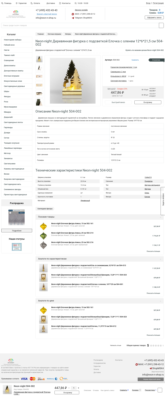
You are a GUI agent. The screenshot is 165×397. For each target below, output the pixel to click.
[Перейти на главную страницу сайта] (15, 14)
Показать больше (153, 251)
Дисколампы (9, 66)
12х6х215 (148, 177)
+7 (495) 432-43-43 (46, 10)
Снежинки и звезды (12, 189)
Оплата (37, 3)
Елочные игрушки (11, 76)
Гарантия (23, 3)
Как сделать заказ (107, 390)
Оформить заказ (154, 18)
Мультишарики (10, 107)
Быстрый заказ (118, 102)
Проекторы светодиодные (15, 195)
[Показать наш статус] (17, 247)
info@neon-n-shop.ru (153, 374)
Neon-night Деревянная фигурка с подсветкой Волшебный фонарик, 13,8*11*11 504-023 (89, 275)
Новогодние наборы (12, 40)
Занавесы (8, 158)
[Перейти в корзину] (146, 11)
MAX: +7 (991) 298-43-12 (85, 14)
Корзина (135, 390)
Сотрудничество (100, 363)
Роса (6, 102)
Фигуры (7, 96)
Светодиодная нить (12, 184)
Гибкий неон (9, 45)
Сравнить (123, 390)
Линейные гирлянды (13, 148)
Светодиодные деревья (14, 86)
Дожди (7, 133)
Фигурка (148, 189)
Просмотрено (150, 390)
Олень (147, 193)
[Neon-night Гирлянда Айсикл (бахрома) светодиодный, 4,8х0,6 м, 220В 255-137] (17, 217)
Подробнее (16, 231)
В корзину (148, 102)
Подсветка (148, 181)
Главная (41, 34)
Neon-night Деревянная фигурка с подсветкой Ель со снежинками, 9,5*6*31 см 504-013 (88, 265)
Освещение (9, 60)
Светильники (9, 164)
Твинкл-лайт (9, 55)
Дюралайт (8, 117)
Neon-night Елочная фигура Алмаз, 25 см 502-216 (72, 242)
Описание (87, 390)
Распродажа (98, 360)
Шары (6, 91)
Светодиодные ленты (13, 122)
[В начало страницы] (160, 390)
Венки (6, 174)
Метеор (7, 153)
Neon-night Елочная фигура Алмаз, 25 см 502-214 (72, 233)
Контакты (66, 3)
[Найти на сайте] (161, 25)
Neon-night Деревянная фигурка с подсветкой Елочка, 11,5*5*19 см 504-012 (83, 326)
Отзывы (96, 390)
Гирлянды (8, 127)
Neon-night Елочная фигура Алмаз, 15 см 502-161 (72, 223)
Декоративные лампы (13, 71)
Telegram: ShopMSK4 (83, 18)
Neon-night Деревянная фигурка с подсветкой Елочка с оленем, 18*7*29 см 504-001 (87, 284)
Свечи (6, 50)
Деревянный (85, 201)
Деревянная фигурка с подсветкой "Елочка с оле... (32, 393)
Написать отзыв (115, 345)
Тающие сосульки (11, 143)
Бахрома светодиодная (14, 179)
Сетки (6, 138)
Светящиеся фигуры (45, 209)
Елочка (147, 197)
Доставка (50, 3)
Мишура (7, 112)
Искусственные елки (13, 81)
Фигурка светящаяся (152, 185)
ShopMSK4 (158, 368)
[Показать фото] (39, 59)
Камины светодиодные (14, 169)
